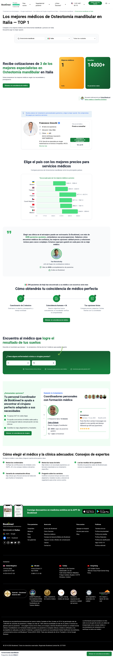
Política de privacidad (101, 531)
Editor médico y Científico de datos (96, 99)
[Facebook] (4, 542)
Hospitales (31, 528)
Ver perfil (80, 145)
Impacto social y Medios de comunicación (57, 540)
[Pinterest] (18, 542)
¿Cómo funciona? (58, 4)
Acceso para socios (82, 531)
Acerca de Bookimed (50, 528)
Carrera (46, 542)
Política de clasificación (102, 540)
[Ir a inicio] (6, 4)
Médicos (30, 531)
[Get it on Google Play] (103, 511)
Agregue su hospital (82, 528)
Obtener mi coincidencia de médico (99, 654)
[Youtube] (11, 542)
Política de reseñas (101, 534)
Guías (29, 537)
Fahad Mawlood (105, 97)
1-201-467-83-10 (77, 4)
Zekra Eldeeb (49, 423)
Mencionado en (8, 530)
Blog (29, 534)
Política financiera (100, 537)
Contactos (47, 545)
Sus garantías (32, 540)
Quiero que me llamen (95, 3)
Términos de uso (100, 528)
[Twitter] (15, 542)
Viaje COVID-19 (100, 542)
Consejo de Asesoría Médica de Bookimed (57, 537)
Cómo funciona (48, 531)
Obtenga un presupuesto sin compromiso (80, 140)
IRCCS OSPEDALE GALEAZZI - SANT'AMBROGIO (51, 137)
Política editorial (100, 545)
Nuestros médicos (49, 534)
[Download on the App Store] (88, 511)
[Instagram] (8, 542)
